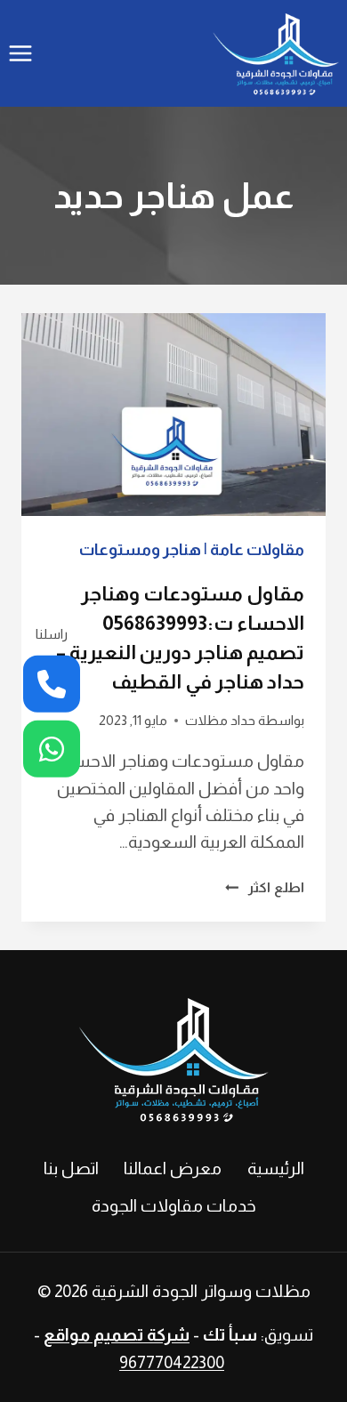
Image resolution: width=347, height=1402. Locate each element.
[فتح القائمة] (21, 53)
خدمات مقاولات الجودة (174, 1206)
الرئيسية (275, 1168)
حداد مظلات (220, 720)
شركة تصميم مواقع (117, 1334)
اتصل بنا (71, 1168)
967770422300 (171, 1362)
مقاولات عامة (257, 550)
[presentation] (173, 414)
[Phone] (51, 684)
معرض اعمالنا (173, 1168)
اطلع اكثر (264, 887)
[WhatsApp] (51, 749)
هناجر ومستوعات (140, 550)
